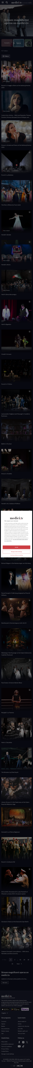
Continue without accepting (16, 555)
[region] (16, 534)
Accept (16, 547)
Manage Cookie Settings (16, 551)
